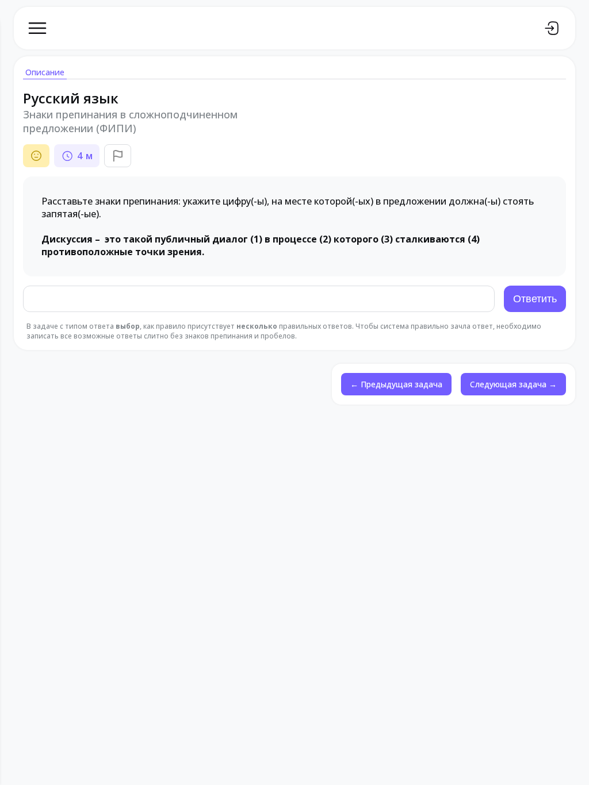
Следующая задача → (513, 384)
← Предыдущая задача (396, 384)
